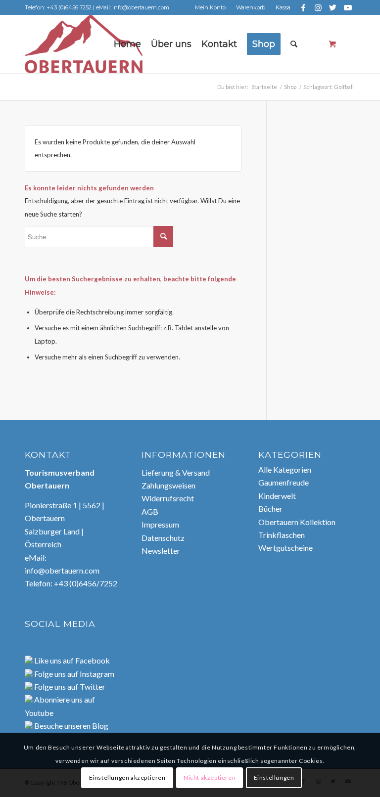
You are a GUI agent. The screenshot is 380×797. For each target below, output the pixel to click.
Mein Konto (210, 7)
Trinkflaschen (281, 534)
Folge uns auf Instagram (73, 673)
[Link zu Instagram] (318, 7)
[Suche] (293, 44)
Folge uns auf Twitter (69, 686)
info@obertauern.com (62, 570)
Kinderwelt (277, 495)
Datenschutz (163, 537)
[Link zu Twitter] (333, 7)
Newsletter (161, 550)
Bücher (270, 508)
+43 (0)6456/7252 (85, 583)
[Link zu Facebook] (303, 7)
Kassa (283, 7)
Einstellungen (274, 777)
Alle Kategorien (284, 469)
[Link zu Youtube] (347, 7)
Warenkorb (250, 7)
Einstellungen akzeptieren (127, 777)
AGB (150, 511)
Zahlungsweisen (168, 485)
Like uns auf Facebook (71, 660)
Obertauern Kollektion (296, 522)
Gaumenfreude (283, 482)
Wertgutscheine (285, 547)
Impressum (160, 524)
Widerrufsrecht (168, 498)
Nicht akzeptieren (210, 777)
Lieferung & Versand (176, 472)
